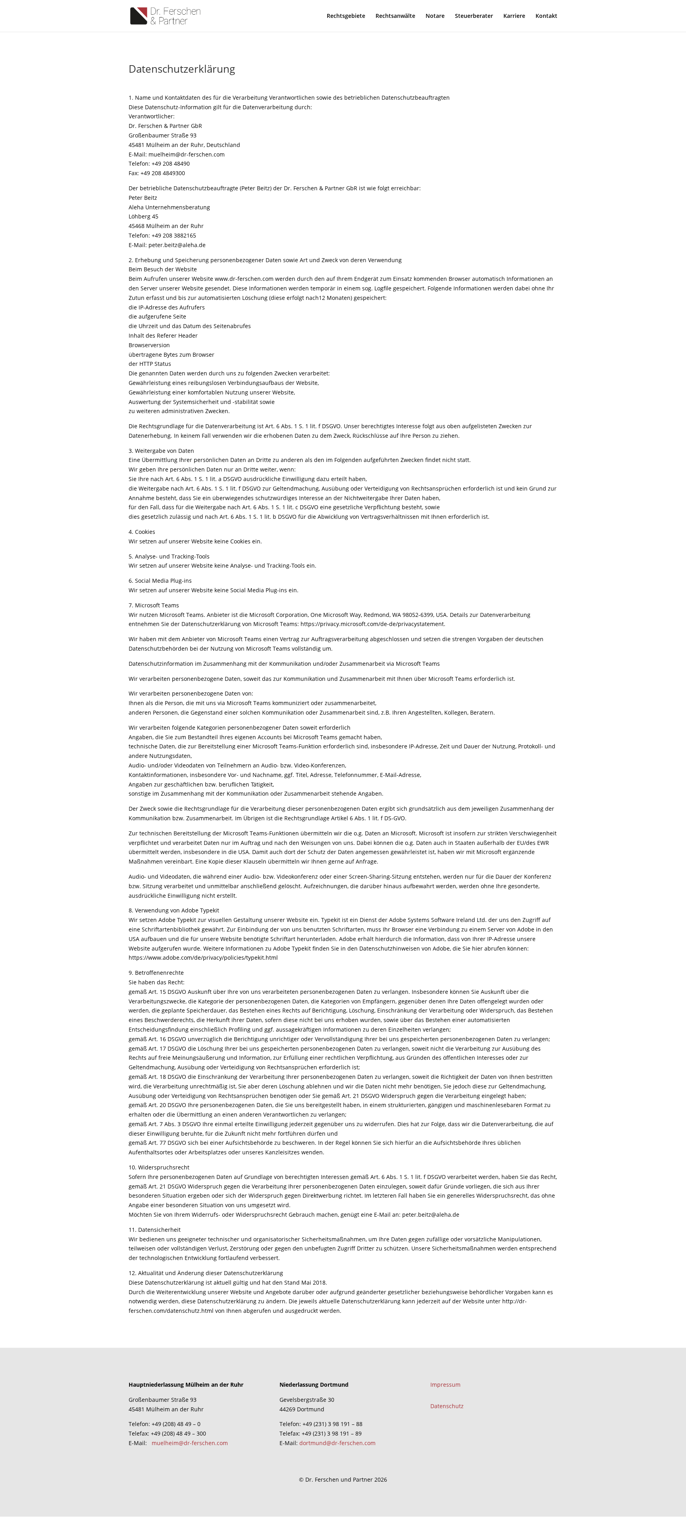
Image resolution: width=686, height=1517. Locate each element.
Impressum (445, 1384)
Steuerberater (474, 16)
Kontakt (546, 16)
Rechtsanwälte (395, 16)
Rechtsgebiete (346, 16)
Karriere (514, 16)
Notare (435, 16)
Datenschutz (447, 1406)
